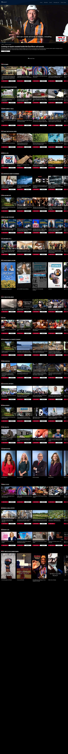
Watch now (5, 102)
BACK (3, 44)
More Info (12, 102)
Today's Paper (63, 2)
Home (41, 2)
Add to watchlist (8, 44)
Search (50, 2)
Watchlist (46, 2)
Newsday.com (56, 2)
